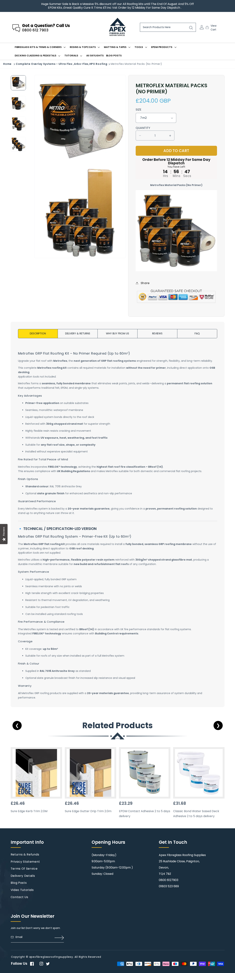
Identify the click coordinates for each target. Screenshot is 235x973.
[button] (213, 27)
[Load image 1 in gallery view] (18, 82)
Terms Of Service (24, 869)
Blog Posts (19, 883)
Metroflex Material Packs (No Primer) (136, 64)
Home (7, 64)
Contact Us (19, 897)
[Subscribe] (59, 938)
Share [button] (145, 283)
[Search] (191, 28)
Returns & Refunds (25, 854)
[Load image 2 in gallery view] (18, 103)
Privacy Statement (25, 862)
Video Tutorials (22, 890)
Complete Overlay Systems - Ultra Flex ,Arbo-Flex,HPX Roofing (61, 64)
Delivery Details (23, 876)
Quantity (143, 127)
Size (138, 109)
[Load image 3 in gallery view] (18, 123)
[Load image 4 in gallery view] (18, 144)
